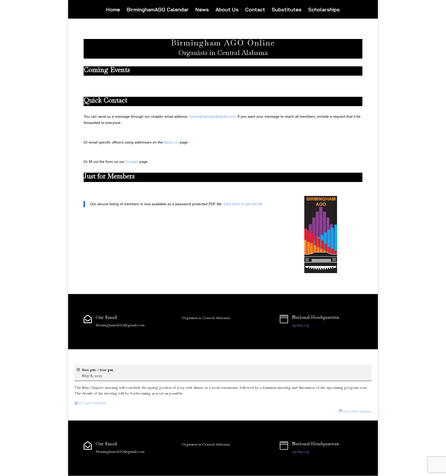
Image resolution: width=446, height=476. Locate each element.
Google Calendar (92, 402)
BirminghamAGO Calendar (158, 10)
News (202, 10)
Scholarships (324, 10)
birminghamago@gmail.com (212, 116)
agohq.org (300, 325)
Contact (255, 10)
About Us (227, 10)
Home (113, 10)
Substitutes (286, 10)
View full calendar (357, 411)
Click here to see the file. (244, 204)
